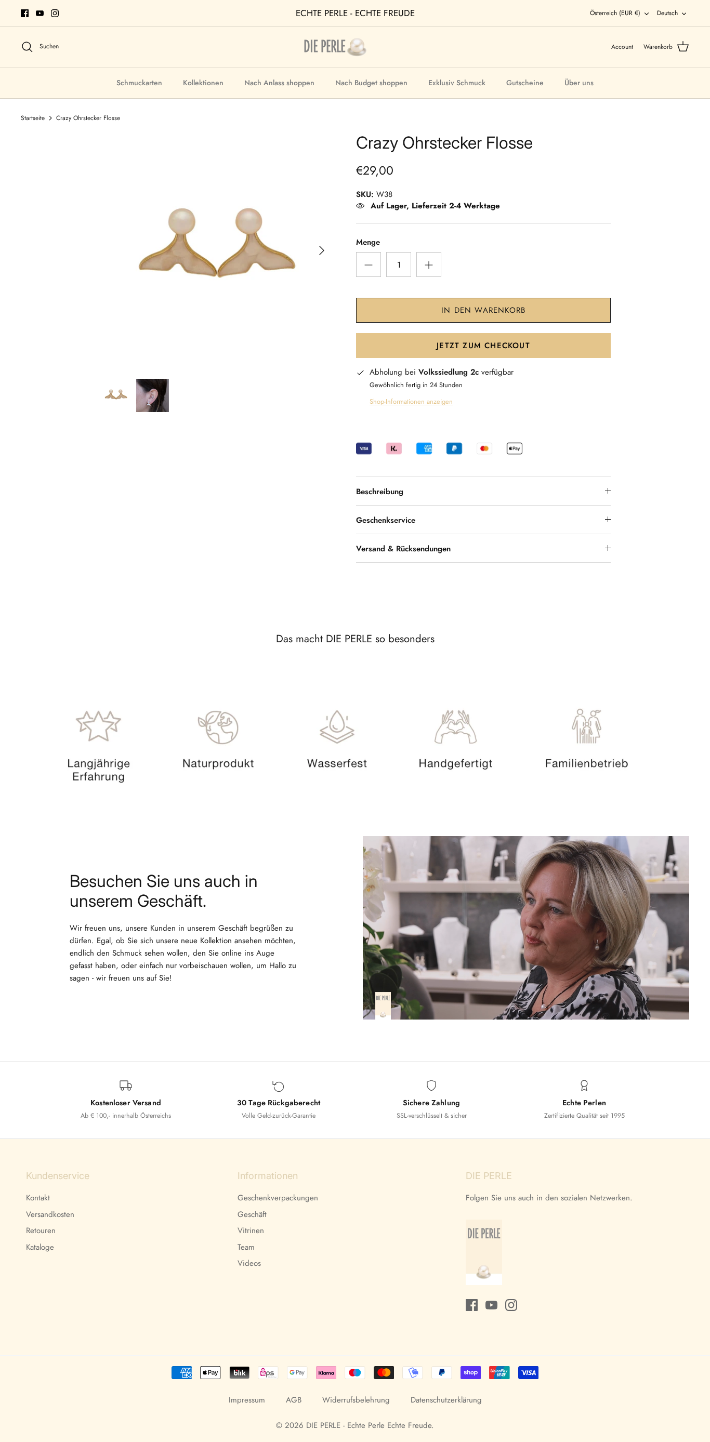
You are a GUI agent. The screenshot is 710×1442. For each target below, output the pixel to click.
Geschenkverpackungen (278, 1197)
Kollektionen (203, 82)
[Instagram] (55, 13)
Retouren (41, 1230)
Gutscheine (525, 82)
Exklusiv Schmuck (456, 82)
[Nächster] (321, 250)
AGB (293, 1400)
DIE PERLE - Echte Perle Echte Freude (368, 1425)
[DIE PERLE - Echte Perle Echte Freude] (335, 47)
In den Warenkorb (483, 310)
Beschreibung (379, 491)
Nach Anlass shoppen (279, 82)
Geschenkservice (385, 520)
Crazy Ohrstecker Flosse (88, 118)
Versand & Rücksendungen (403, 548)
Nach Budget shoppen (371, 82)
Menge (368, 242)
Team (246, 1247)
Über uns (579, 82)
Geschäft (252, 1214)
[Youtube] (40, 13)
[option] (216, 250)
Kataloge (40, 1247)
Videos (249, 1263)
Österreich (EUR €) (615, 13)
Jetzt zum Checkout (483, 345)
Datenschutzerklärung (446, 1400)
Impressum (247, 1400)
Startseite (33, 118)
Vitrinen (251, 1230)
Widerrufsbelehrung (356, 1400)
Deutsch (667, 13)
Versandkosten (50, 1214)
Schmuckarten (139, 82)
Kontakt (38, 1197)
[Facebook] (25, 13)
